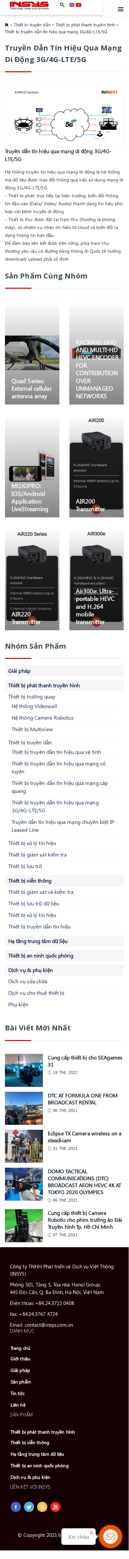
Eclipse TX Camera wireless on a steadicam (84, 1137)
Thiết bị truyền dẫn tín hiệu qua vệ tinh (56, 751)
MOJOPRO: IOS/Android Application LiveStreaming (30, 497)
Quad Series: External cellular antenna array (32, 388)
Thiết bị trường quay (31, 696)
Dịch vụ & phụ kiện (30, 969)
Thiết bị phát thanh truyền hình (85, 24)
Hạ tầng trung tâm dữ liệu (38, 940)
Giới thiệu (20, 1358)
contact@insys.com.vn (49, 1324)
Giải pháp (19, 670)
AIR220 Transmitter (26, 618)
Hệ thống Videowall (34, 705)
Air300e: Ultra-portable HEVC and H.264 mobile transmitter (95, 606)
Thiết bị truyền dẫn (32, 24)
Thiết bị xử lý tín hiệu (32, 842)
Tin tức (17, 1393)
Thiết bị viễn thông (29, 880)
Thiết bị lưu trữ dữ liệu (33, 903)
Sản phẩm (21, 1382)
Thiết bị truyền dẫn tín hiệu (39, 926)
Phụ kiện (18, 1004)
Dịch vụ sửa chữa (28, 981)
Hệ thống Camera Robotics (43, 717)
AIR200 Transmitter (90, 505)
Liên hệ (18, 1405)
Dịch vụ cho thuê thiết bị (36, 992)
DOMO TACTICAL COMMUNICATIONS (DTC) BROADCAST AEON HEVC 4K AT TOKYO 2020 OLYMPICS (84, 1181)
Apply (62, 5)
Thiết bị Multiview (32, 729)
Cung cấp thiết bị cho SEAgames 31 (85, 1061)
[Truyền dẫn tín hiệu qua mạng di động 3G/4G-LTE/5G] (78, 5)
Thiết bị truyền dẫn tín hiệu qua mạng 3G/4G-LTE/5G (56, 31)
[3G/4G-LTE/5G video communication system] (72, 5)
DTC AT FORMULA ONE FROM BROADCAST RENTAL (82, 1099)
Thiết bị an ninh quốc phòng (40, 955)
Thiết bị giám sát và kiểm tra (41, 891)
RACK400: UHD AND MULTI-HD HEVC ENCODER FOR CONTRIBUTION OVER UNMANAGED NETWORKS (97, 369)
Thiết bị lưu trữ (25, 865)
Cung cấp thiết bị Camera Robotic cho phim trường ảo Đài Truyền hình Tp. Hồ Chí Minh (85, 1219)
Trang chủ (20, 1348)
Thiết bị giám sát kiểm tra (37, 854)
